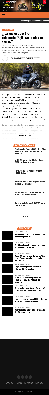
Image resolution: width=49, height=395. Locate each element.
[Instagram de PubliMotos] (22, 377)
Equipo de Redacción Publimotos (22, 59)
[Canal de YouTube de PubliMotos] (30, 377)
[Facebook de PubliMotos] (18, 377)
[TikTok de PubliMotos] (26, 377)
